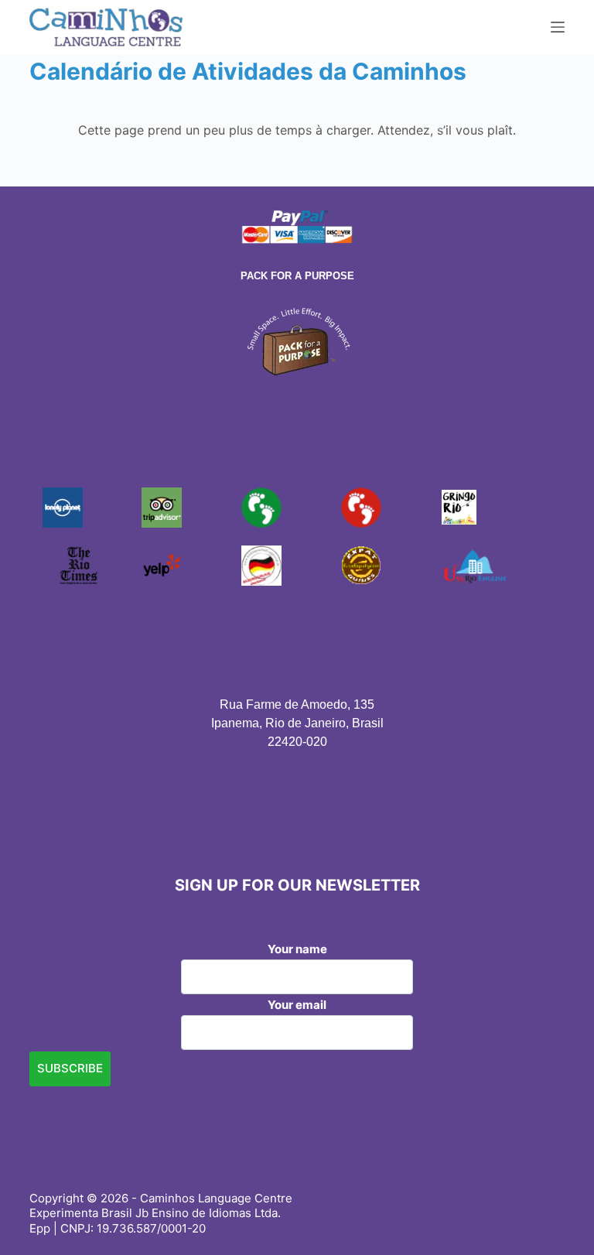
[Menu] (558, 27)
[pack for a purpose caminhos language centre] (297, 339)
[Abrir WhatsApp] (555, 1216)
